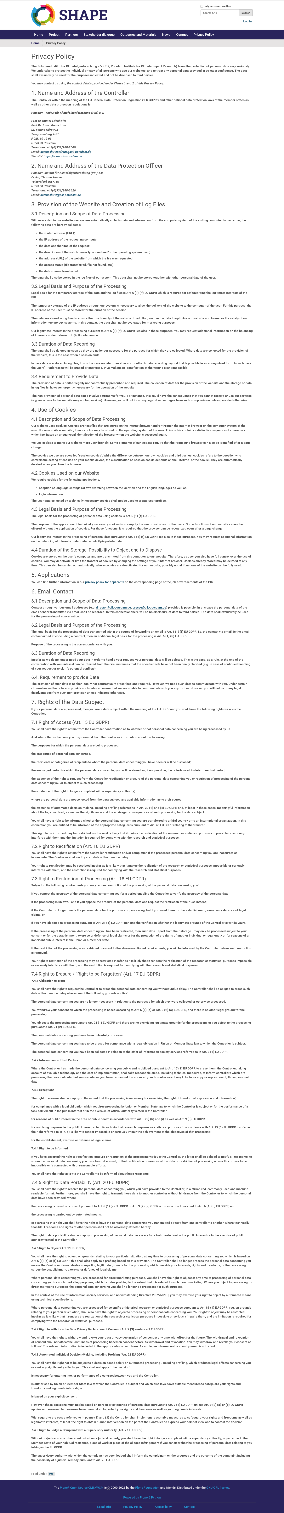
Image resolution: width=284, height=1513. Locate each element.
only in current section (217, 6)
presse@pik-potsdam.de (149, 607)
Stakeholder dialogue (99, 35)
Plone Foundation (147, 1487)
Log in (247, 21)
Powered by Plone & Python (142, 1497)
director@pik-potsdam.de (113, 607)
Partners (71, 35)
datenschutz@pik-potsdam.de (60, 195)
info (51, 1474)
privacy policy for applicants (104, 582)
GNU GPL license (217, 1487)
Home (38, 35)
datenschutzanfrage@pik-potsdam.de (65, 152)
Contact (182, 35)
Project (54, 35)
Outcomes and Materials (138, 35)
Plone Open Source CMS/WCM (82, 1487)
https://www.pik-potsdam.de (63, 156)
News (166, 35)
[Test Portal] (85, 15)
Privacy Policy (204, 35)
